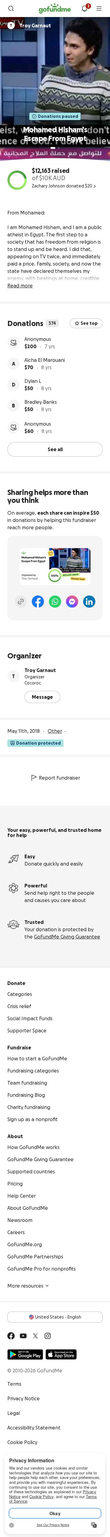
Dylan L (32, 381)
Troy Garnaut (40, 670)
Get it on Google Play (25, 1354)
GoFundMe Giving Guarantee (67, 936)
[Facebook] (38, 601)
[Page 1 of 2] (52, 148)
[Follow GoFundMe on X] (35, 1336)
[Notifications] (84, 8)
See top (89, 323)
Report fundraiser (59, 778)
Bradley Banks (40, 402)
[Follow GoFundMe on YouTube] (23, 1336)
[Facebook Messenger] (72, 601)
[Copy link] (21, 601)
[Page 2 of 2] (59, 148)
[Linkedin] (89, 601)
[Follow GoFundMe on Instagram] (48, 1336)
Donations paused (58, 116)
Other (55, 731)
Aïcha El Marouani (44, 360)
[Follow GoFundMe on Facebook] (11, 1336)
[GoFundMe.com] (55, 8)
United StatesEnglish (58, 1317)
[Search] (11, 8)
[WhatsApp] (55, 601)
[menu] (99, 8)
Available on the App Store (61, 1354)
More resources (25, 1285)
